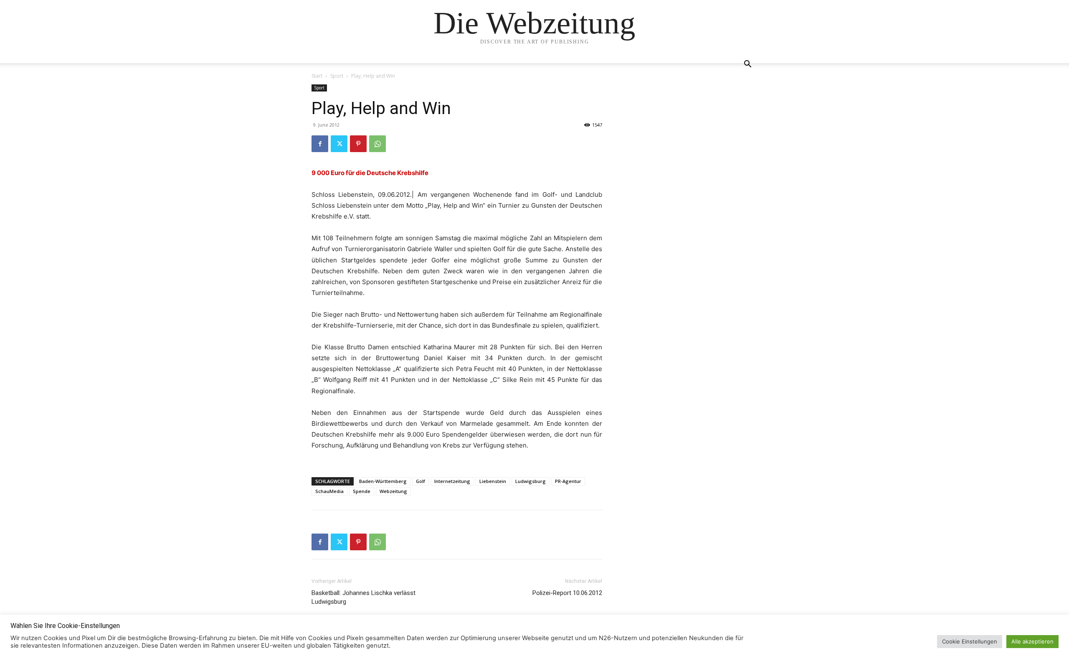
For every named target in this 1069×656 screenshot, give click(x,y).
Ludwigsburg (530, 481)
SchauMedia (329, 491)
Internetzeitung (452, 481)
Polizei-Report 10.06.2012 (567, 593)
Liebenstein (492, 481)
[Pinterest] (358, 143)
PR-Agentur (568, 481)
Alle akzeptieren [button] (1032, 641)
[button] (747, 65)
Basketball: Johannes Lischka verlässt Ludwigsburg (363, 597)
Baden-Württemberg (383, 481)
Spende (361, 491)
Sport (336, 75)
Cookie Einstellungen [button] (969, 641)
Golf (420, 481)
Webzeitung (393, 491)
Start (317, 75)
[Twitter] (339, 143)
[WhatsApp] (377, 143)
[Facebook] (320, 143)
